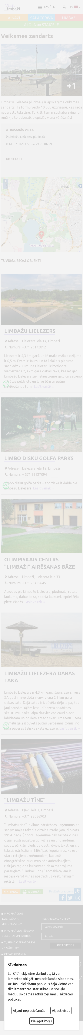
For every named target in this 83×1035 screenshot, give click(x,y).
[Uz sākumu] (12, 7)
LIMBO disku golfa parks (39, 458)
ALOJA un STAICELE (41, 25)
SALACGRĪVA (41, 18)
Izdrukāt (34, 891)
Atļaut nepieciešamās (29, 1011)
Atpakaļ (11, 891)
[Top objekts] (6, 384)
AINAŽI (14, 18)
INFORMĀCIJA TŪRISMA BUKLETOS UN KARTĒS (17, 933)
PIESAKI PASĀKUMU (16, 954)
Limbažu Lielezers (30, 331)
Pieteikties (65, 945)
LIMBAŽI (69, 18)
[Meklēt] (64, 7)
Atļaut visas (61, 1011)
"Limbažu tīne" (25, 800)
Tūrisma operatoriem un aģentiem (18, 945)
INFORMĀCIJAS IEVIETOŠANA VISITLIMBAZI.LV (12, 918)
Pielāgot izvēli (41, 1021)
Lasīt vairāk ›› (44, 386)
